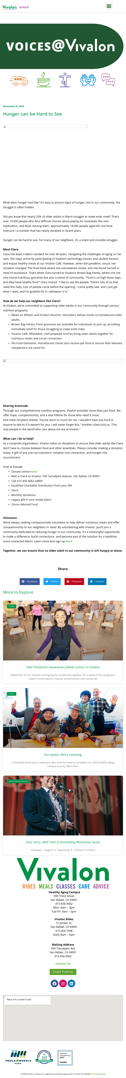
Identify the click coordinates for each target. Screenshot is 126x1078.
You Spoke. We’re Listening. (63, 755)
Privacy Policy (99, 1074)
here (33, 471)
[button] (109, 6)
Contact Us (63, 963)
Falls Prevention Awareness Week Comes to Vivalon (63, 667)
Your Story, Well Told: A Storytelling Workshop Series (63, 842)
